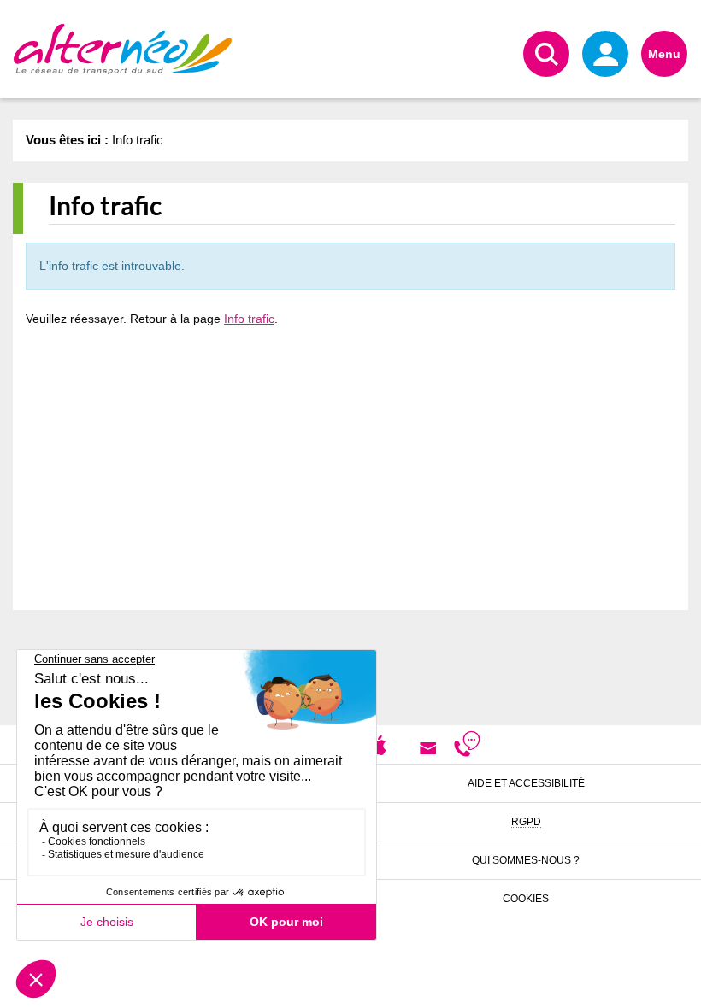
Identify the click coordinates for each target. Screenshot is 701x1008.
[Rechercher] (546, 54)
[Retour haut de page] (667, 987)
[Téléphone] (467, 747)
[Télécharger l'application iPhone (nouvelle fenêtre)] (378, 744)
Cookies (526, 899)
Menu (664, 54)
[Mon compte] (605, 54)
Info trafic (249, 318)
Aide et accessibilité (526, 783)
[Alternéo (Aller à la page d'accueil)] (122, 49)
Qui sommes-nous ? (526, 860)
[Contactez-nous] (428, 747)
